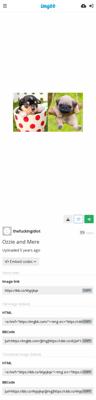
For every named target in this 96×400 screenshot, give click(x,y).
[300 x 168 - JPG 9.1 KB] (68, 219)
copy (87, 290)
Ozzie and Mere (20, 241)
